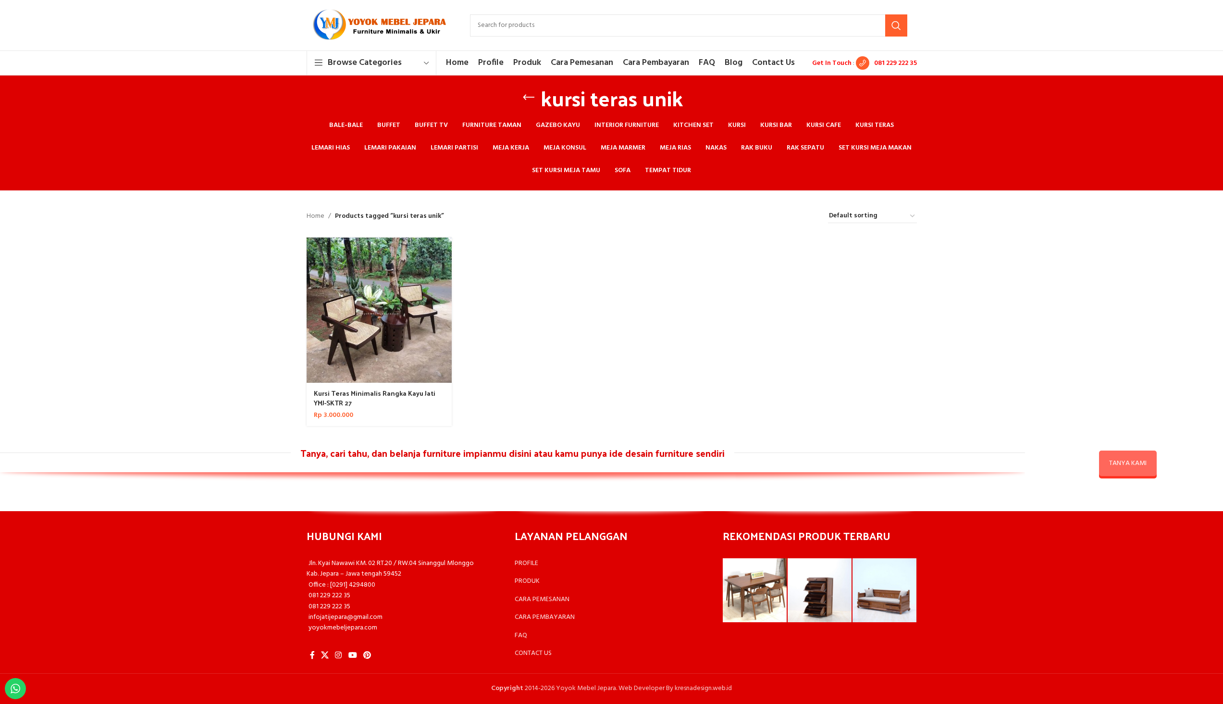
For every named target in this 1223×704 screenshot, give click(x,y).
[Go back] (529, 97)
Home (315, 216)
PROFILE (526, 563)
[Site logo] (379, 25)
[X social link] (325, 656)
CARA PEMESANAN (542, 599)
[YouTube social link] (352, 656)
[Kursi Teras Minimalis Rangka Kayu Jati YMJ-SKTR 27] (379, 310)
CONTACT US (533, 653)
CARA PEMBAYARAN (545, 617)
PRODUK (527, 581)
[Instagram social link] (338, 656)
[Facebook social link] (312, 656)
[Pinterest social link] (367, 656)
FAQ (521, 635)
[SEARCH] (896, 25)
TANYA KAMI (1128, 463)
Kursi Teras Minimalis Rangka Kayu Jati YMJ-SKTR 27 (374, 398)
